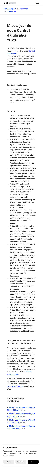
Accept (33, 462)
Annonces (24, 9)
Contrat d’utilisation (15, 386)
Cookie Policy (8, 456)
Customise (21, 462)
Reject (9, 462)
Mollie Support (10, 9)
